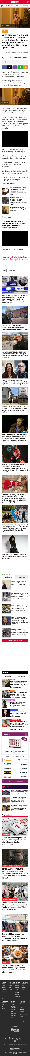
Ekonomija (4, 991)
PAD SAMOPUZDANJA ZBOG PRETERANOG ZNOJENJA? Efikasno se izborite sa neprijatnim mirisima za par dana (18, 191)
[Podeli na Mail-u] (25, 67)
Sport (17, 983)
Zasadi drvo (4, 995)
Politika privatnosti (22, 1017)
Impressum (22, 1005)
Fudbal (17, 985)
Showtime (17, 996)
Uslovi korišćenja (24, 1014)
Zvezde (10, 987)
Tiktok (23, 989)
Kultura (3, 1014)
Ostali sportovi (17, 992)
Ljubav (3, 1008)
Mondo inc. (22, 1002)
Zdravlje (4, 1010)
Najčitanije (8, 577)
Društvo (4, 987)
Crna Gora (13, 1013)
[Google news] (15, 1041)
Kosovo (4, 997)
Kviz (10, 991)
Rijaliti (4, 270)
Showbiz (12, 983)
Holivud (10, 989)
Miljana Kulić (12, 270)
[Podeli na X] (9, 67)
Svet (13, 1002)
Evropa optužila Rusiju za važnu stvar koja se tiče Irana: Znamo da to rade (18, 582)
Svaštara (24, 987)
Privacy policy (23, 1019)
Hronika (4, 989)
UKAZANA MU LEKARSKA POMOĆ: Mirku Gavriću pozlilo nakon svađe (18, 208)
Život (3, 1004)
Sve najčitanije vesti (15, 640)
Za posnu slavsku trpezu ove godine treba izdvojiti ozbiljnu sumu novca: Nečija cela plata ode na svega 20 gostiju (14, 968)
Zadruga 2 (25, 265)
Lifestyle (5, 1002)
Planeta (12, 1004)
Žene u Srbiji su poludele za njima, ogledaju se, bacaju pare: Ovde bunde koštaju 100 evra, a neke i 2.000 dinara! (14, 937)
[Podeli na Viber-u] (15, 67)
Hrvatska (13, 1009)
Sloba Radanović (15, 265)
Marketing (22, 1009)
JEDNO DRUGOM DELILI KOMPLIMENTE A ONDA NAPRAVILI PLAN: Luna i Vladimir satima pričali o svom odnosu (18, 201)
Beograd (4, 993)
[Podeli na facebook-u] (4, 67)
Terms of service (23, 1021)
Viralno (25, 983)
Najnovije (22, 577)
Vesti (4, 983)
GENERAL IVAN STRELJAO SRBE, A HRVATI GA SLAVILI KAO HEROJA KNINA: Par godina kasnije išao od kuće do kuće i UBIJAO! (15, 873)
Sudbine (4, 999)
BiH (12, 1011)
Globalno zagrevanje (13, 1007)
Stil (3, 1006)
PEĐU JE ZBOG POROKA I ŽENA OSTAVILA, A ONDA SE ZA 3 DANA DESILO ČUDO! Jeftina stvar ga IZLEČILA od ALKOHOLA (19, 620)
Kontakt (21, 1007)
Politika (3, 985)
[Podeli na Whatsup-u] (20, 67)
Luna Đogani (5, 265)
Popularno (21, 676)
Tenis (16, 989)
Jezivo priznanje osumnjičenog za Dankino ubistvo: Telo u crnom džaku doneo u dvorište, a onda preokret (19, 632)
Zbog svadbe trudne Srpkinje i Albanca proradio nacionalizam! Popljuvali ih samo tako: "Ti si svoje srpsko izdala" (14, 906)
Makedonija (13, 1015)
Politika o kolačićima (22, 1012)
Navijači (17, 994)
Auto (12, 1017)
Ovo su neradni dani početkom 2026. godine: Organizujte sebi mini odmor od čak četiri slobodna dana (14, 841)
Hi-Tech (4, 1012)
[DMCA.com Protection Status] (15, 1049)
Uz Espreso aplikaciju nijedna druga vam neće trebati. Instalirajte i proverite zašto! (15, 259)
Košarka (17, 987)
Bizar (23, 985)
